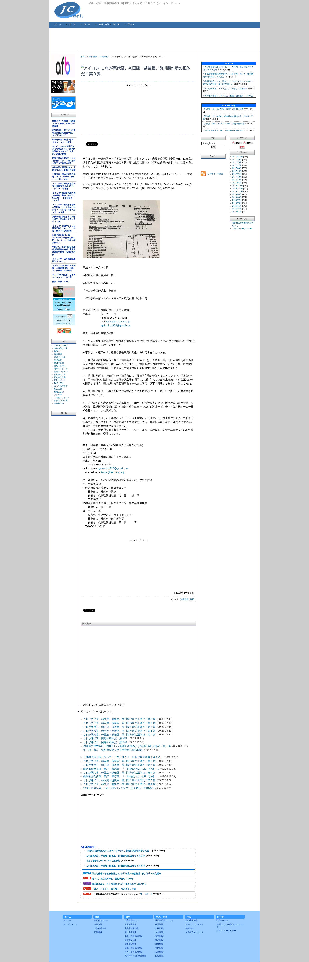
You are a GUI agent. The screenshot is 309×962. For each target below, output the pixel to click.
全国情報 (93, 57)
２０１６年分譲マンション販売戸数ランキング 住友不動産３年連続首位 (63, 228)
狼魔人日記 (59, 392)
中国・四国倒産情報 (133, 952)
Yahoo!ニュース (61, 345)
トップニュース (70, 924)
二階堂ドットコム (62, 398)
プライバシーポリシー (242, 228)
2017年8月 (237, 162)
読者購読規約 (60, 316)
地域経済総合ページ (164, 920)
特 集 (116, 24)
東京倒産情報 (130, 940)
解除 (69, 309)
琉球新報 (58, 360)
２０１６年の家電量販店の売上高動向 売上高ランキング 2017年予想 (63, 186)
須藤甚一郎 (59, 403)
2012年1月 (237, 212)
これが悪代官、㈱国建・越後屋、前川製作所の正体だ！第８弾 (119, 719)
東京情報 (159, 936)
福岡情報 (159, 948)
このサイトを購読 (215, 174)
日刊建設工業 (60, 374)
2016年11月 (237, 188)
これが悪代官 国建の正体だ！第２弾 (105, 742)
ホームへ (67, 920)
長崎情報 (159, 952)
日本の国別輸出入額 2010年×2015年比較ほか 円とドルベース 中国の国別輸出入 (64, 239)
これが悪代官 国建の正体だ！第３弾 (105, 738)
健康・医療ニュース (61, 281)
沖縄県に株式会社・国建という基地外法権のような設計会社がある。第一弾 (127, 746)
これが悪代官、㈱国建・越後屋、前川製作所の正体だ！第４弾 (119, 734)
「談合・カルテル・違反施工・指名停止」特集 (114, 889)
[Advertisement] (154, 39)
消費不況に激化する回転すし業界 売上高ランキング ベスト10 (64, 219)
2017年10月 (237, 157)
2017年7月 (237, 165)
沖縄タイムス (60, 357)
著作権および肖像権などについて (229, 925)
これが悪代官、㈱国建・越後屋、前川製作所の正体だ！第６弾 (119, 726)
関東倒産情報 (130, 944)
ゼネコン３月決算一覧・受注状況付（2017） (113, 878)
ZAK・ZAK (58, 383)
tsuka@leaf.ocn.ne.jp (118, 321)
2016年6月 (237, 203)
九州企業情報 (100, 928)
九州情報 (159, 932)
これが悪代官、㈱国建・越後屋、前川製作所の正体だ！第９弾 (115, 855)
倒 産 (87, 24)
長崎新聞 (58, 354)
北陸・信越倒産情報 (133, 936)
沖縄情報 (104, 57)
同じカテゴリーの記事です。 (97, 711)
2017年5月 (237, 171)
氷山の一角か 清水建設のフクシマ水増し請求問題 (112, 750)
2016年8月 (237, 197)
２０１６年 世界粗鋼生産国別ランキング (63, 260)
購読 (61, 309)
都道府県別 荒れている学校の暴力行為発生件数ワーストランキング (63, 132)
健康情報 (190, 928)
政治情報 (159, 924)
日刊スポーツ (60, 380)
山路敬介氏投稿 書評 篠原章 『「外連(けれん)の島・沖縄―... (121, 768)
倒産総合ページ (131, 920)
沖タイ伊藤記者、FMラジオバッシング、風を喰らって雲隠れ (118, 788)
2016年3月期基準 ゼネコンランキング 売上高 (63, 276)
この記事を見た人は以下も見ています (102, 704)
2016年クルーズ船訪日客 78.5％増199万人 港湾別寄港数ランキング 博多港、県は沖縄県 (64, 150)
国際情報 (159, 956)
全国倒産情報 (130, 924)
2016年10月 (237, 191)
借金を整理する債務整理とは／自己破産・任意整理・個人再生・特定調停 (126, 873)
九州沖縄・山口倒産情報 (135, 956)
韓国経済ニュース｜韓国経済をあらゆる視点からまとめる (119, 884)
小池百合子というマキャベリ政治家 (103, 860)
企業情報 (98, 924)
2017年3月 (237, 177)
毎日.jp (57, 351)
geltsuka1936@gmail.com (116, 325)
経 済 (72, 24)
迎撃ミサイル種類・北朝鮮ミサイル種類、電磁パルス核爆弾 (63, 123)
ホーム (58, 24)
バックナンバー (63, 320)
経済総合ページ (101, 920)
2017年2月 (237, 180)
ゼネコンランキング (194, 924)
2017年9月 (237, 159)
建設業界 (98, 932)
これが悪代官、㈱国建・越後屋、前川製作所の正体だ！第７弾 (119, 723)
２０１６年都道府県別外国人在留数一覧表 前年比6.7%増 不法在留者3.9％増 (63, 197)
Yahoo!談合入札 (61, 348)
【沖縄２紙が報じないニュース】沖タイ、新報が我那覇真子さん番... (122, 757)
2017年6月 (237, 168)
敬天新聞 (58, 389)
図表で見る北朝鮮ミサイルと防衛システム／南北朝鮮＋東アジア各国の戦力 (63, 160)
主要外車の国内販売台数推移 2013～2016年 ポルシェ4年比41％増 (63, 176)
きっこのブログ (61, 386)
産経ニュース (60, 366)
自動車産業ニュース (194, 932)
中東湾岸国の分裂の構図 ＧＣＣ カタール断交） (63, 140)
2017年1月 (237, 183)
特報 (192, 599)
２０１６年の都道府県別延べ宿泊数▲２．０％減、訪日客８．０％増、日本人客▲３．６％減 (63, 208)
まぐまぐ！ (70, 323)
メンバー (58, 395)
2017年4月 (237, 174)
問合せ (131, 24)
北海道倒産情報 (131, 928)
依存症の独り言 (61, 400)
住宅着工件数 (191, 920)
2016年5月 (237, 206)
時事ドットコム (61, 369)
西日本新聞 (59, 363)
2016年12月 (237, 186)
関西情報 (159, 940)
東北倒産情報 (130, 932)
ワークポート (146, 894)
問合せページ (222, 920)
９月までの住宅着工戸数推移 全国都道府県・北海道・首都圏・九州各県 (63, 268)
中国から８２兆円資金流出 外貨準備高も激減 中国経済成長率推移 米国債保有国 (64, 251)
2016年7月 (237, 200)
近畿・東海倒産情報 (133, 948)
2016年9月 (237, 194)
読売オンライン (61, 371)
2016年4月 (237, 209)
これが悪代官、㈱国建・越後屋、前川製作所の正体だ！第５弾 (119, 730)
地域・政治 (104, 24)
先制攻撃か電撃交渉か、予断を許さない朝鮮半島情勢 (63, 168)
